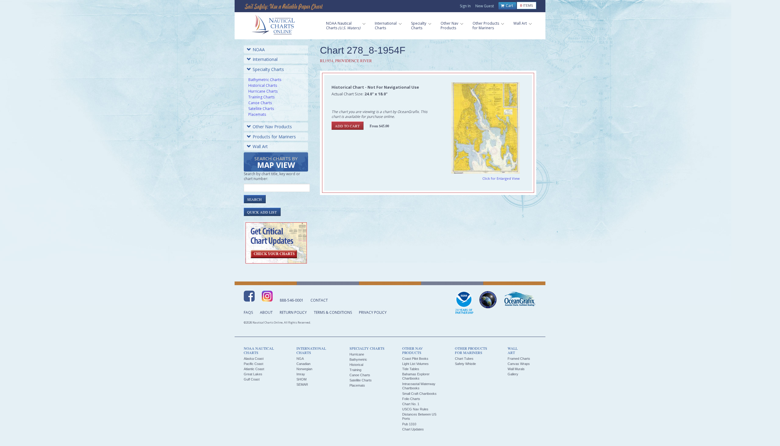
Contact (319, 300)
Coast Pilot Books (415, 358)
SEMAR (302, 384)
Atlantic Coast (254, 369)
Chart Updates (413, 429)
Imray (300, 374)
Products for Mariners (274, 137)
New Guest (484, 6)
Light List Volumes (415, 364)
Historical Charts (262, 85)
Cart (509, 5)
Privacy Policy (373, 312)
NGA (300, 358)
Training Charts (261, 97)
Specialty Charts (268, 69)
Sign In (465, 6)
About (266, 312)
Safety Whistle (465, 364)
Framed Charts (519, 358)
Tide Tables (410, 369)
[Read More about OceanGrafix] (519, 300)
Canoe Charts (260, 102)
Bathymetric (358, 359)
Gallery (513, 374)
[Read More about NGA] (488, 300)
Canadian (303, 364)
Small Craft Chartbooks (419, 393)
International (265, 59)
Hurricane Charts (263, 91)
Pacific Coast (253, 364)
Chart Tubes (464, 358)
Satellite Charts (261, 108)
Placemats (257, 114)
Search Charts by (276, 162)
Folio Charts (411, 399)
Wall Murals (516, 369)
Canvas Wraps (519, 364)
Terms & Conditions (333, 312)
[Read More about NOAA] (464, 303)
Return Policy (293, 312)
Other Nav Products (272, 126)
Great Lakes (253, 374)
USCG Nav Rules (415, 409)
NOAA (259, 49)
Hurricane (356, 354)
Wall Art (260, 146)
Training (355, 370)
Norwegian (304, 369)
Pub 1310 (409, 424)
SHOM (301, 379)
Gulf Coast (252, 379)
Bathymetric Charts (264, 79)
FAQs (248, 312)
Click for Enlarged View (501, 178)
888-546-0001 (291, 300)
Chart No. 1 (410, 404)
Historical (356, 364)
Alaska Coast (254, 358)
